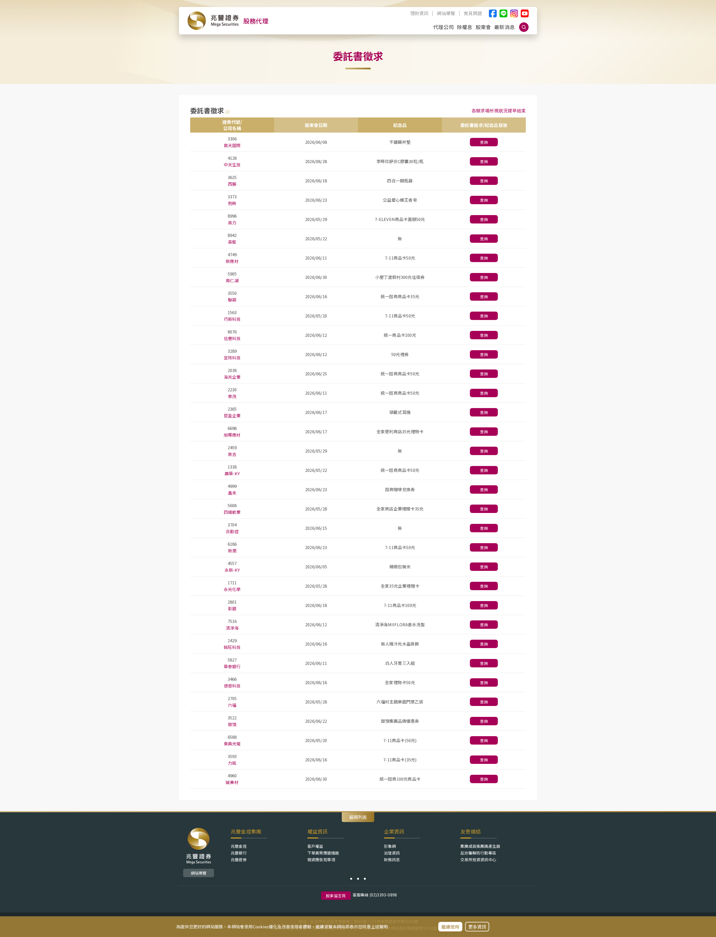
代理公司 (443, 26)
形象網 (390, 846)
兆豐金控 (239, 846)
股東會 (483, 26)
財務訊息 (392, 859)
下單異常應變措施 (323, 853)
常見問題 (473, 13)
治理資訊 (392, 853)
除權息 (464, 26)
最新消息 (504, 26)
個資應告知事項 (321, 859)
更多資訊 (477, 926)
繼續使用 (450, 926)
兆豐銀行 (239, 853)
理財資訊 (419, 13)
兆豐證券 (239, 859)
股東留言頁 (336, 895)
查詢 (484, 142)
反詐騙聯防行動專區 (478, 853)
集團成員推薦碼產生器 (480, 846)
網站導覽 (446, 13)
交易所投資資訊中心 (478, 859)
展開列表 (358, 817)
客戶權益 (315, 846)
